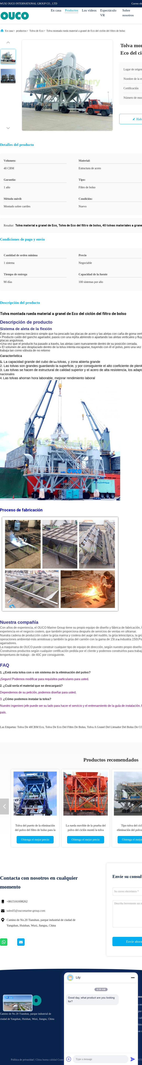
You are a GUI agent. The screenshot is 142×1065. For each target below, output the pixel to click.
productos (21, 30)
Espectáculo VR (108, 13)
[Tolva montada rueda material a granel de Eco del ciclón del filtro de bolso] (67, 85)
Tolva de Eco (36, 30)
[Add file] (68, 1059)
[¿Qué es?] (8, 944)
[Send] (133, 1059)
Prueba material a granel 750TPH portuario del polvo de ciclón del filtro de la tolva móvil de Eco (85, 830)
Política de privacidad (22, 1059)
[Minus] (133, 977)
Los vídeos (89, 10)
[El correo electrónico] (25, 944)
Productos (71, 10)
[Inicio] (15, 15)
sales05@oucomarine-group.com (26, 910)
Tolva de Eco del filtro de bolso (65, 727)
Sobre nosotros (128, 13)
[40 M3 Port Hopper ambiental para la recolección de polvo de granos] (35, 793)
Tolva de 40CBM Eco (30, 727)
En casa (56, 10)
